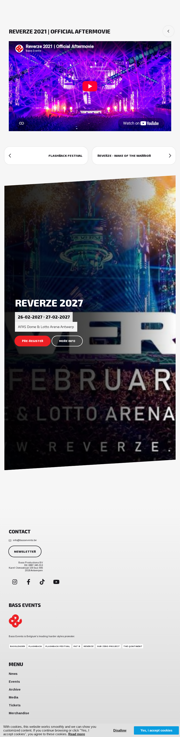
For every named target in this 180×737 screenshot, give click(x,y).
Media (13, 697)
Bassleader (17, 646)
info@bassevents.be (25, 540)
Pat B (77, 646)
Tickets (15, 705)
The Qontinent (132, 646)
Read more (76, 734)
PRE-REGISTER (32, 341)
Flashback (35, 646)
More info (67, 341)
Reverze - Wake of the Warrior (124, 155)
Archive (15, 689)
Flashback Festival (66, 155)
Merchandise (19, 713)
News (13, 673)
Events (14, 681)
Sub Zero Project (108, 646)
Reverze (89, 646)
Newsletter (25, 551)
